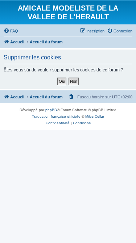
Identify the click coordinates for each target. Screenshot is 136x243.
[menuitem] (11, 31)
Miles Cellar (94, 116)
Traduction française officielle (56, 116)
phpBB (51, 110)
